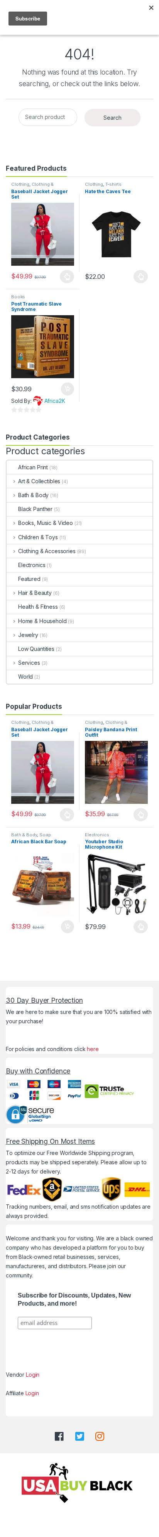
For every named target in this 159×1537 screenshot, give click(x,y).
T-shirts (113, 184)
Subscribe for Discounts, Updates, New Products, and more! (74, 1299)
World (25, 676)
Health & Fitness (38, 606)
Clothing (20, 184)
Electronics (31, 565)
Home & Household (42, 621)
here (92, 1049)
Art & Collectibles (39, 481)
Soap (45, 834)
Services (29, 662)
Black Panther (35, 509)
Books (18, 296)
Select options (65, 276)
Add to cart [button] (67, 389)
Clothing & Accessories (32, 187)
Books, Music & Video (45, 523)
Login (32, 1374)
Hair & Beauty (35, 592)
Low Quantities (36, 648)
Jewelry (28, 635)
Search (112, 117)
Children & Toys (38, 537)
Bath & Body (33, 495)
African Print (33, 467)
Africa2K (54, 400)
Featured (29, 579)
